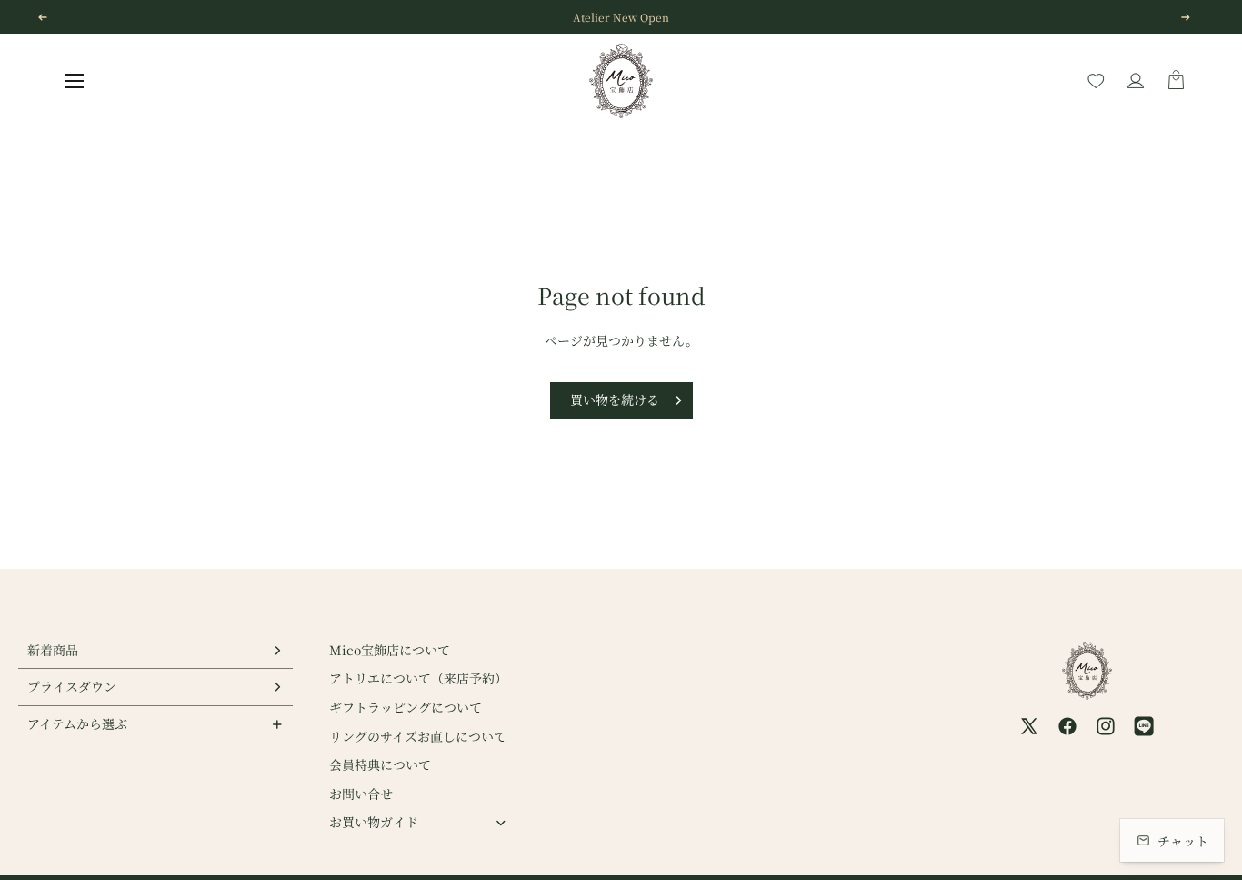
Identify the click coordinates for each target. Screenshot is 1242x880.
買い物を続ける (614, 399)
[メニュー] (74, 81)
